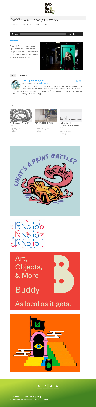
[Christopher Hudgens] (15, 88)
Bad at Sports (43, 83)
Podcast (44, 24)
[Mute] (73, 34)
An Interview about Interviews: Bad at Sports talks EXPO (69, 125)
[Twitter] (80, 81)
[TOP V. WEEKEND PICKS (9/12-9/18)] (46, 115)
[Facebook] (77, 81)
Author (13, 75)
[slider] (78, 34)
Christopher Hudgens (20, 24)
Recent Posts (22, 75)
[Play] (12, 34)
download (14, 40)
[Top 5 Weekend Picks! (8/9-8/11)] (21, 115)
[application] (46, 34)
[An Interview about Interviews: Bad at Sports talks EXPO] (71, 115)
